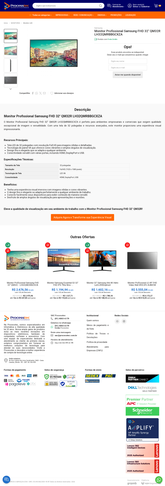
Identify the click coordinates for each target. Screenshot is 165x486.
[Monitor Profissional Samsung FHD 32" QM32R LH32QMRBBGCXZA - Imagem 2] (10, 51)
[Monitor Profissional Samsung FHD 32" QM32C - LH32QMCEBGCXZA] (23, 271)
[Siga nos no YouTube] (117, 321)
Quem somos (93, 320)
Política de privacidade (97, 342)
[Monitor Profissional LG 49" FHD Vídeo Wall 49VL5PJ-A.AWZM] (142, 271)
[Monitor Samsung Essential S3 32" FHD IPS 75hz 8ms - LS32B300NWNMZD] (62, 271)
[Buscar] (100, 6)
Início (6, 23)
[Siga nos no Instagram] (124, 321)
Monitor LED (27, 23)
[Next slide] (11, 89)
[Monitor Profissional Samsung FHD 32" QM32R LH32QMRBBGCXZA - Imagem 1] (10, 36)
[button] (10, 36)
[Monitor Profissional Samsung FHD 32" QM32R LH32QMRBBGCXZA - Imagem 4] (10, 80)
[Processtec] (17, 6)
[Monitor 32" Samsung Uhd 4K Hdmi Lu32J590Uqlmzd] (102, 271)
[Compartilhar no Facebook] (32, 93)
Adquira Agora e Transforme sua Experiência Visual (82, 217)
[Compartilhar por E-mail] (44, 93)
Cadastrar (145, 7)
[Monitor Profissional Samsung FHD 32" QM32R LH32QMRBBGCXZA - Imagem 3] (10, 65)
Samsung (98, 28)
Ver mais (23, 280)
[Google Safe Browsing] (69, 376)
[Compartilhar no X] (40, 93)
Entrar (135, 7)
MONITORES (15, 23)
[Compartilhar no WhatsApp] (36, 93)
